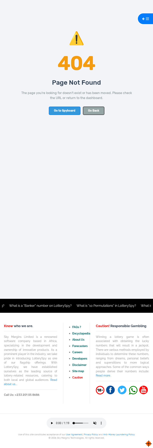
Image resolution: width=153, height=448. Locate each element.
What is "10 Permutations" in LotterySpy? (102, 306)
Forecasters (80, 346)
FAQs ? (76, 327)
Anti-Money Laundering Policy (118, 434)
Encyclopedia (81, 333)
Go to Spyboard (64, 110)
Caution (77, 377)
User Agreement (74, 434)
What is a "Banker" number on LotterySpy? (36, 306)
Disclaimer (79, 365)
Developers (79, 358)
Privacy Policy (91, 434)
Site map (78, 371)
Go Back (93, 110)
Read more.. (103, 375)
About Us (78, 339)
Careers (77, 352)
